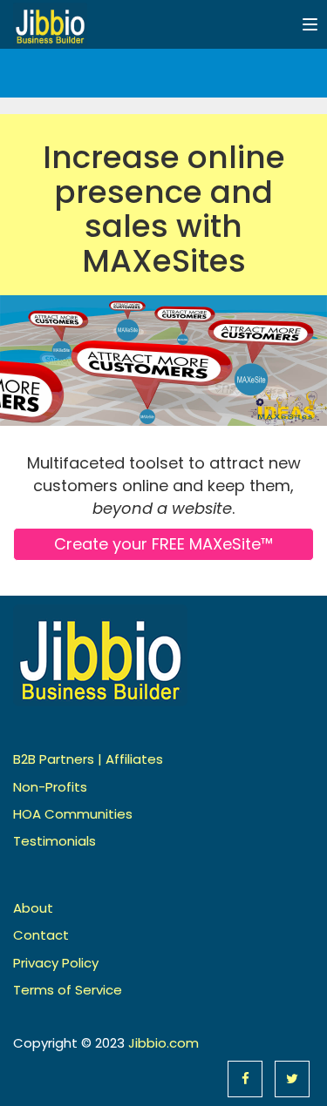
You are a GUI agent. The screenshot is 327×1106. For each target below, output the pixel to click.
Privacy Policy (56, 963)
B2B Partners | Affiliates (88, 759)
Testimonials (54, 841)
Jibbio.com (163, 1043)
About (33, 908)
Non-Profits (50, 787)
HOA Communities (73, 814)
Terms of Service (67, 990)
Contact (41, 935)
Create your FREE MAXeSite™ (163, 544)
